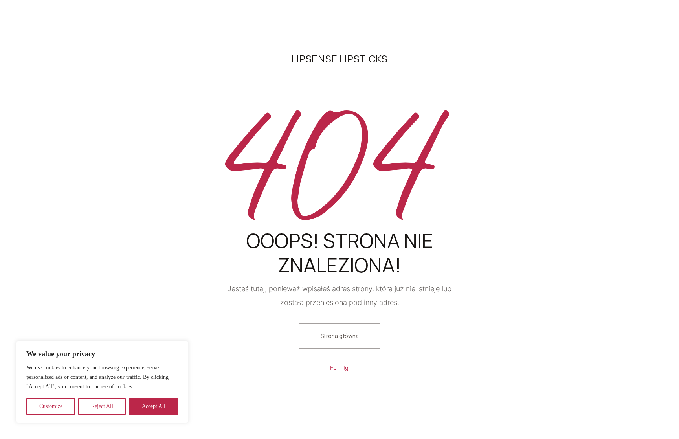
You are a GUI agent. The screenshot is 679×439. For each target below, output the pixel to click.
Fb (333, 367)
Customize (50, 406)
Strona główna (340, 336)
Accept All (153, 406)
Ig (346, 367)
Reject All (102, 406)
